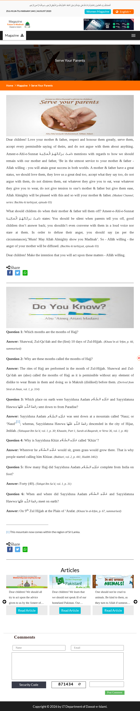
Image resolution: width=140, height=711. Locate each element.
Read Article (27, 610)
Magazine (12, 35)
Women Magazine (97, 11)
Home (9, 85)
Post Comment (114, 692)
